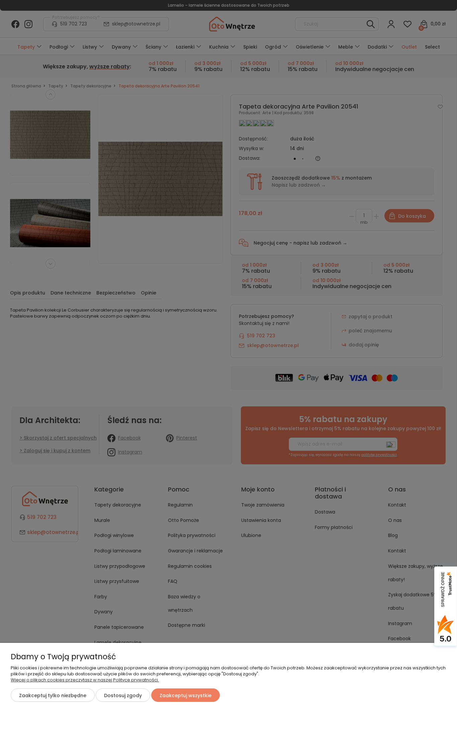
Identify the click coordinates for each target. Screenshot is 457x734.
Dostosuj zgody (123, 695)
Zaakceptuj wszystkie (185, 695)
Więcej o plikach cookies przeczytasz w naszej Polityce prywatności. (85, 680)
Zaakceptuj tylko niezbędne (52, 695)
